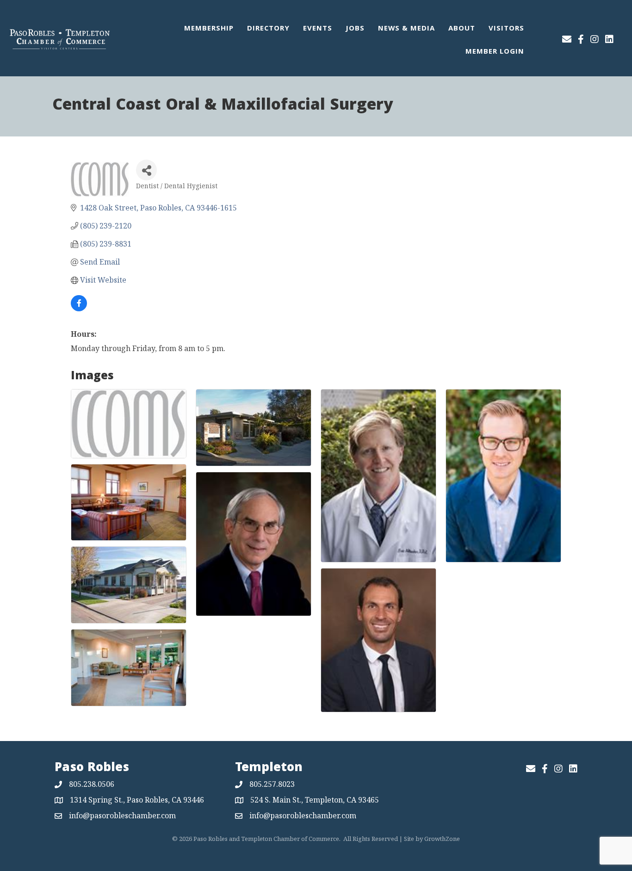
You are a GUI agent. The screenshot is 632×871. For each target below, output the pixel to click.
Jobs (355, 29)
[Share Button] (146, 170)
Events (317, 29)
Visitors (506, 29)
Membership (209, 29)
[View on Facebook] (79, 308)
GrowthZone (442, 838)
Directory (268, 29)
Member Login (494, 52)
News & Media (406, 29)
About (461, 29)
